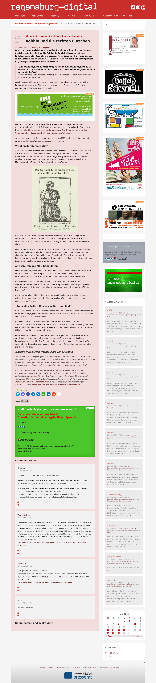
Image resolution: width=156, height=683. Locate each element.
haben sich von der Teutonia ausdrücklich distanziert (55, 384)
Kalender (127, 16)
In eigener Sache (89, 667)
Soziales (88, 24)
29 (119, 633)
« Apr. (109, 636)
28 (113, 633)
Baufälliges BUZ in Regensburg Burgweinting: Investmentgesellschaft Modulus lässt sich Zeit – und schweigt (123, 468)
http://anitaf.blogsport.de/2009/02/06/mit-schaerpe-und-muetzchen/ (44, 582)
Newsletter (115, 667)
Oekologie (78, 24)
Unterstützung (110, 16)
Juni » (139, 636)
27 (108, 633)
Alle (63, 24)
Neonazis (25, 401)
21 (113, 630)
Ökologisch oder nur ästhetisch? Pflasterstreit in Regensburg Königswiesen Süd (124, 315)
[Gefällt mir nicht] (18, 505)
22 (119, 630)
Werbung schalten (74, 667)
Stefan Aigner (24, 48)
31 (129, 633)
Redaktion (88, 16)
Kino (95, 24)
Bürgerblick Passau (112, 653)
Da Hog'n (108, 657)
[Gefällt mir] (18, 502)
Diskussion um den (24, 382)
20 (108, 630)
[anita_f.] (22, 563)
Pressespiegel (103, 667)
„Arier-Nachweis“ (41, 382)
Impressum (41, 667)
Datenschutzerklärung (56, 667)
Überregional (44, 48)
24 (129, 630)
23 (124, 630)
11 (135, 624)
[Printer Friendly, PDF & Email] (21, 389)
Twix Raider (24, 515)
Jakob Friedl (112, 580)
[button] (18, 394)
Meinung (55, 16)
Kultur (71, 16)
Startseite (19, 16)
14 (113, 627)
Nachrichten (37, 16)
